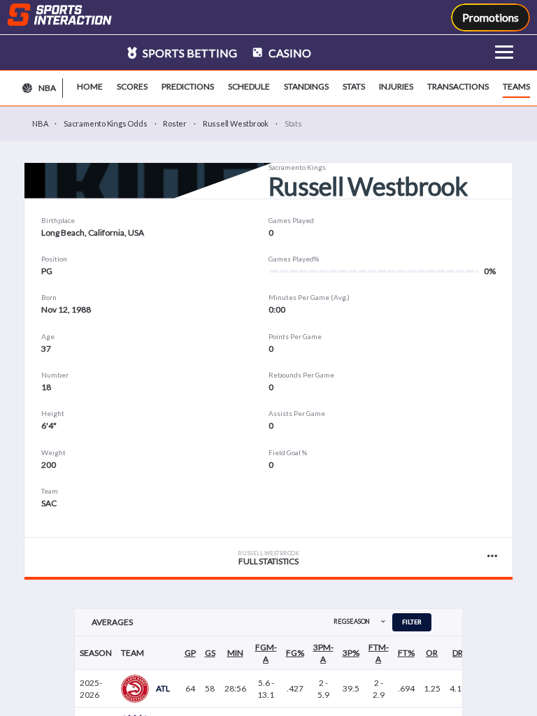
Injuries (396, 86)
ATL (163, 688)
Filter (412, 622)
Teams (516, 86)
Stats (354, 86)
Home (90, 86)
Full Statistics (268, 558)
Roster (175, 123)
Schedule (249, 86)
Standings (306, 86)
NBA (40, 123)
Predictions (188, 86)
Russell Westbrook (235, 123)
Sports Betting (189, 52)
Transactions (458, 86)
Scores (132, 86)
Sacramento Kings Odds (105, 123)
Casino (288, 52)
